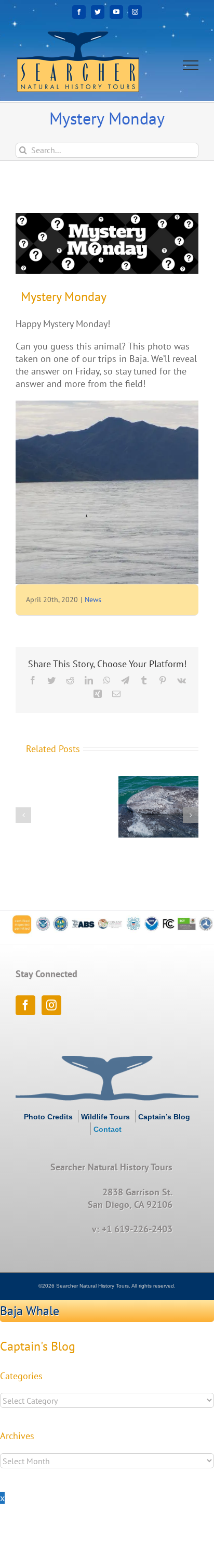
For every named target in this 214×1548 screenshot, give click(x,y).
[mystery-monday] (107, 243)
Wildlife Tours (105, 1117)
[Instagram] (51, 1005)
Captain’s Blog (164, 1117)
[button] (23, 815)
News (93, 599)
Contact (107, 1129)
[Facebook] (25, 1005)
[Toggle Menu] (190, 65)
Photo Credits (48, 1117)
